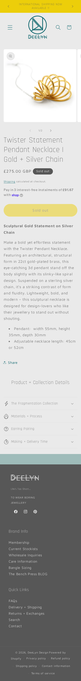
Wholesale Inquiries (25, 555)
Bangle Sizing (20, 567)
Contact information (56, 666)
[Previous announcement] (8, 6)
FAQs (13, 601)
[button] (10, 27)
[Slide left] (30, 131)
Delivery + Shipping (25, 607)
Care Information (23, 561)
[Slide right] (51, 131)
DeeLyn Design (38, 652)
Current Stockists (23, 549)
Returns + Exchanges (26, 613)
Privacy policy (36, 658)
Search (14, 619)
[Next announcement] (72, 6)
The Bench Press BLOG (28, 574)
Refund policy (60, 658)
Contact (15, 626)
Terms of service (43, 673)
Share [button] (12, 362)
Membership (19, 542)
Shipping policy (26, 666)
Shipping (9, 181)
